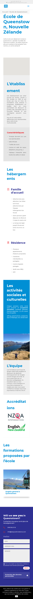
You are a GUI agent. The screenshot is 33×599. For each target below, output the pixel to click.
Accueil (5, 12)
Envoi (26, 568)
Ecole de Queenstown (18, 12)
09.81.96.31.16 (16, 1)
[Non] (31, 593)
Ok (16, 596)
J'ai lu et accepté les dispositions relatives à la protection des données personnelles (16, 564)
